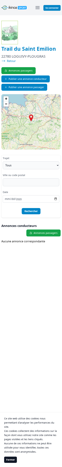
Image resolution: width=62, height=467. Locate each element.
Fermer (10, 459)
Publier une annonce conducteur (28, 78)
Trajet (6, 158)
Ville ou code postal (14, 175)
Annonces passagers (21, 70)
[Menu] (37, 7)
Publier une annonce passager (26, 87)
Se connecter (52, 7)
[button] (31, 118)
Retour (11, 61)
